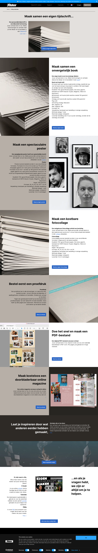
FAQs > (25, 515)
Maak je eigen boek (58, 127)
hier (51, 432)
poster (44, 159)
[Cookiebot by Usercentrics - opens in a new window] (9, 550)
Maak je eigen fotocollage (60, 267)
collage (58, 234)
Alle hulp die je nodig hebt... (49, 521)
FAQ (13, 509)
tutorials (24, 501)
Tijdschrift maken (36, 5)
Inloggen (79, 5)
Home (8, 9)
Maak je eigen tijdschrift (49, 48)
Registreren (87, 5)
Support (49, 5)
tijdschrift (23, 31)
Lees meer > (23, 33)
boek (78, 80)
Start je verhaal (41, 314)
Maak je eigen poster (39, 202)
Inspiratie (60, 5)
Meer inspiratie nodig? (49, 462)
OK (86, 537)
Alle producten (15, 9)
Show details (74, 550)
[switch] (41, 550)
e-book (20, 488)
